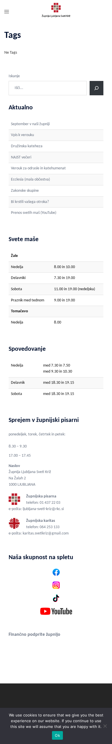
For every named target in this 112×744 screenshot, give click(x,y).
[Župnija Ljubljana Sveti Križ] (56, 12)
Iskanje (14, 76)
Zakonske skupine (25, 191)
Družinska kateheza (27, 146)
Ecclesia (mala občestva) (30, 179)
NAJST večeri (21, 157)
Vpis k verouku (22, 135)
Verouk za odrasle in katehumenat (38, 168)
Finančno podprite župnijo (34, 634)
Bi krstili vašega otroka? (30, 202)
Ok (57, 735)
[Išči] (96, 88)
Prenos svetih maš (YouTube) (33, 213)
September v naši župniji (30, 124)
